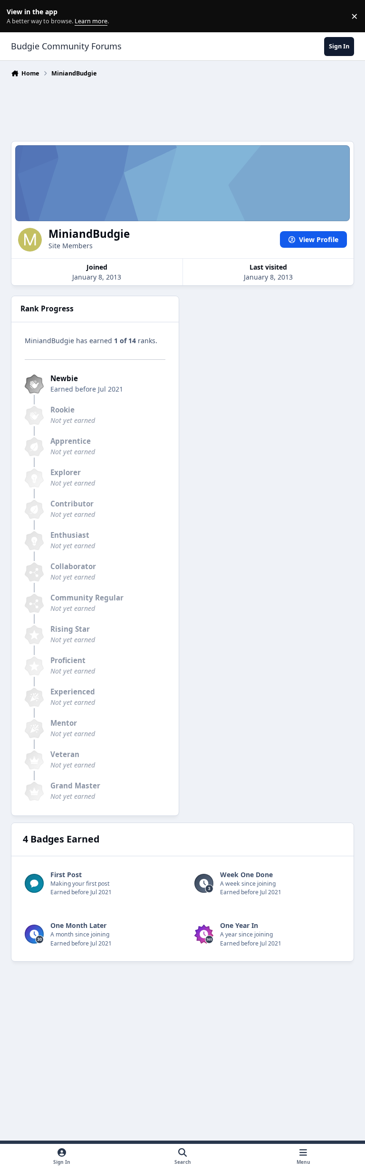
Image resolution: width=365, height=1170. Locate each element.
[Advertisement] (184, 106)
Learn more (18, 16)
